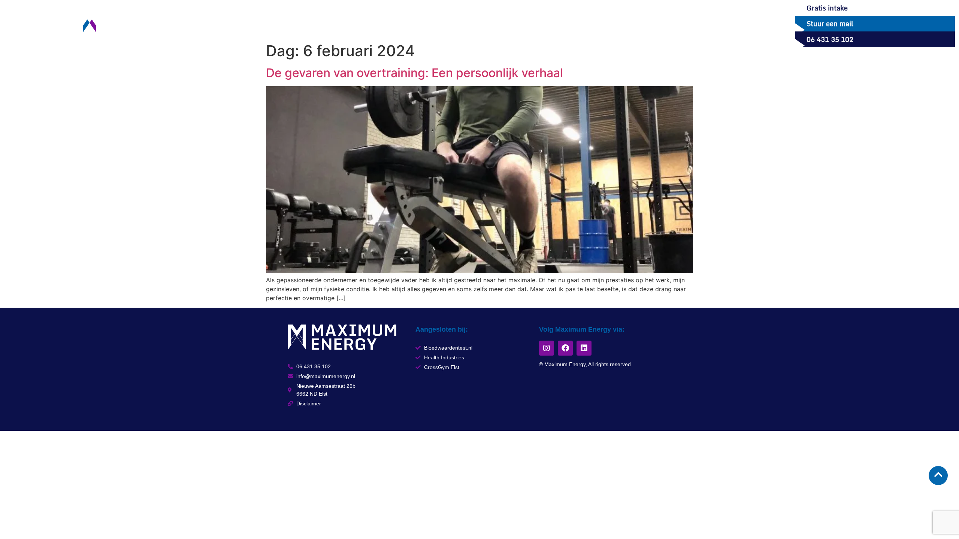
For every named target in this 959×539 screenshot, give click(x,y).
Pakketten (280, 23)
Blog (319, 23)
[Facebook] (565, 348)
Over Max (356, 23)
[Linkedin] (584, 348)
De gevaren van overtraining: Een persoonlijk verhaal (414, 73)
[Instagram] (546, 348)
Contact (399, 23)
